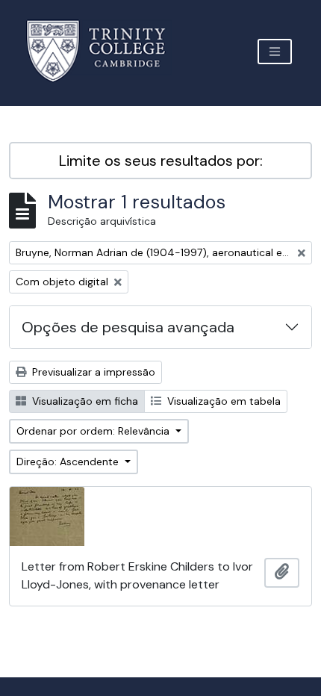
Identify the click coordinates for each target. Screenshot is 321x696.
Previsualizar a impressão (92, 372)
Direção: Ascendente (69, 461)
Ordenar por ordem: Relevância (94, 431)
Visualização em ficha (83, 401)
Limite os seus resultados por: (161, 160)
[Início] (105, 51)
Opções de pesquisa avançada (128, 327)
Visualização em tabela (222, 401)
